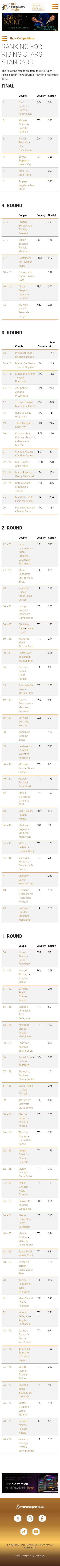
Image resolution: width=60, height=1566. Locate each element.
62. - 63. (7, 1150)
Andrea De (24, 732)
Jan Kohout (21, 388)
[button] (30, 38)
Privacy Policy (46, 1544)
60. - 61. (7, 1114)
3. (4, 138)
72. (4, 1312)
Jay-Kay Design (37, 1555)
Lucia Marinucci (24, 501)
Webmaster (30, 1547)
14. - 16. (7, 363)
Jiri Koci (23, 717)
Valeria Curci (26, 1255)
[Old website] (30, 1483)
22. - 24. (7, 462)
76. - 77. (7, 1384)
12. (4, 304)
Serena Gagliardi (26, 367)
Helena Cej (25, 164)
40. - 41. (7, 764)
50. (4, 952)
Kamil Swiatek (23, 482)
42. (4, 792)
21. (4, 451)
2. (4, 120)
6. (4, 181)
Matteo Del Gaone (25, 363)
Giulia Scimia (26, 1107)
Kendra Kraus (26, 883)
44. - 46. (7, 825)
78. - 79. (7, 1421)
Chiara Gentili (26, 1079)
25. (4, 497)
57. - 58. (7, 1071)
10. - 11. (7, 272)
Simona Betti (26, 646)
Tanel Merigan (23, 423)
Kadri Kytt (20, 426)
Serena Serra (24, 511)
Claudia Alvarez (24, 455)
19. (4, 423)
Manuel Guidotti (24, 497)
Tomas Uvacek (23, 402)
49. (4, 908)
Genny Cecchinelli (25, 476)
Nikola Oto (24, 1201)
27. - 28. (7, 544)
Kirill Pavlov (21, 462)
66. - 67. (7, 1215)
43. (4, 811)
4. (4, 156)
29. (4, 588)
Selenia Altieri (26, 851)
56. (4, 1057)
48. (4, 890)
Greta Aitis (21, 416)
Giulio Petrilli (26, 1085)
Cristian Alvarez (24, 451)
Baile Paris (25, 174)
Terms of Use (32, 1544)
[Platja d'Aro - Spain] (30, 22)
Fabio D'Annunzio (25, 507)
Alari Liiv (23, 170)
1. (4, 102)
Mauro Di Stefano (25, 373)
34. (4, 667)
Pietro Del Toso (23, 352)
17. (4, 402)
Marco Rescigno (24, 472)
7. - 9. (6, 221)
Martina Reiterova (25, 406)
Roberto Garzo (23, 412)
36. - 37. (7, 699)
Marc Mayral (26, 1298)
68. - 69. (7, 1251)
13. (4, 352)
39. (4, 746)
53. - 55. (7, 1006)
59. (4, 1100)
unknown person (24, 356)
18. (4, 412)
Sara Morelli (25, 786)
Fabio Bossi (25, 1251)
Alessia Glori (26, 693)
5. (4, 170)
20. (4, 433)
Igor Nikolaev (26, 811)
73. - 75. (7, 1330)
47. (4, 875)
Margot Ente (25, 660)
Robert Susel (26, 1057)
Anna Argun (21, 465)
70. (4, 1280)
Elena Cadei (25, 1176)
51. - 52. (7, 970)
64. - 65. (7, 1182)
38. (4, 732)
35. (4, 685)
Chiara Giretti (26, 1050)
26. (4, 507)
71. (4, 1298)
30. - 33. (7, 606)
